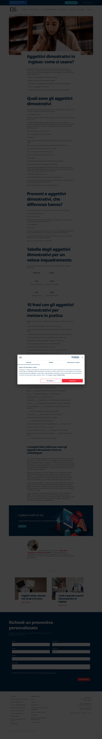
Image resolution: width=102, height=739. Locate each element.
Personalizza (50, 380)
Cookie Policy (61, 375)
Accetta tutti (72, 380)
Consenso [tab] (28, 362)
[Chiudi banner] (82, 357)
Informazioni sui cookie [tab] (73, 362)
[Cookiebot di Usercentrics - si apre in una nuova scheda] (72, 357)
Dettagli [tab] (51, 362)
